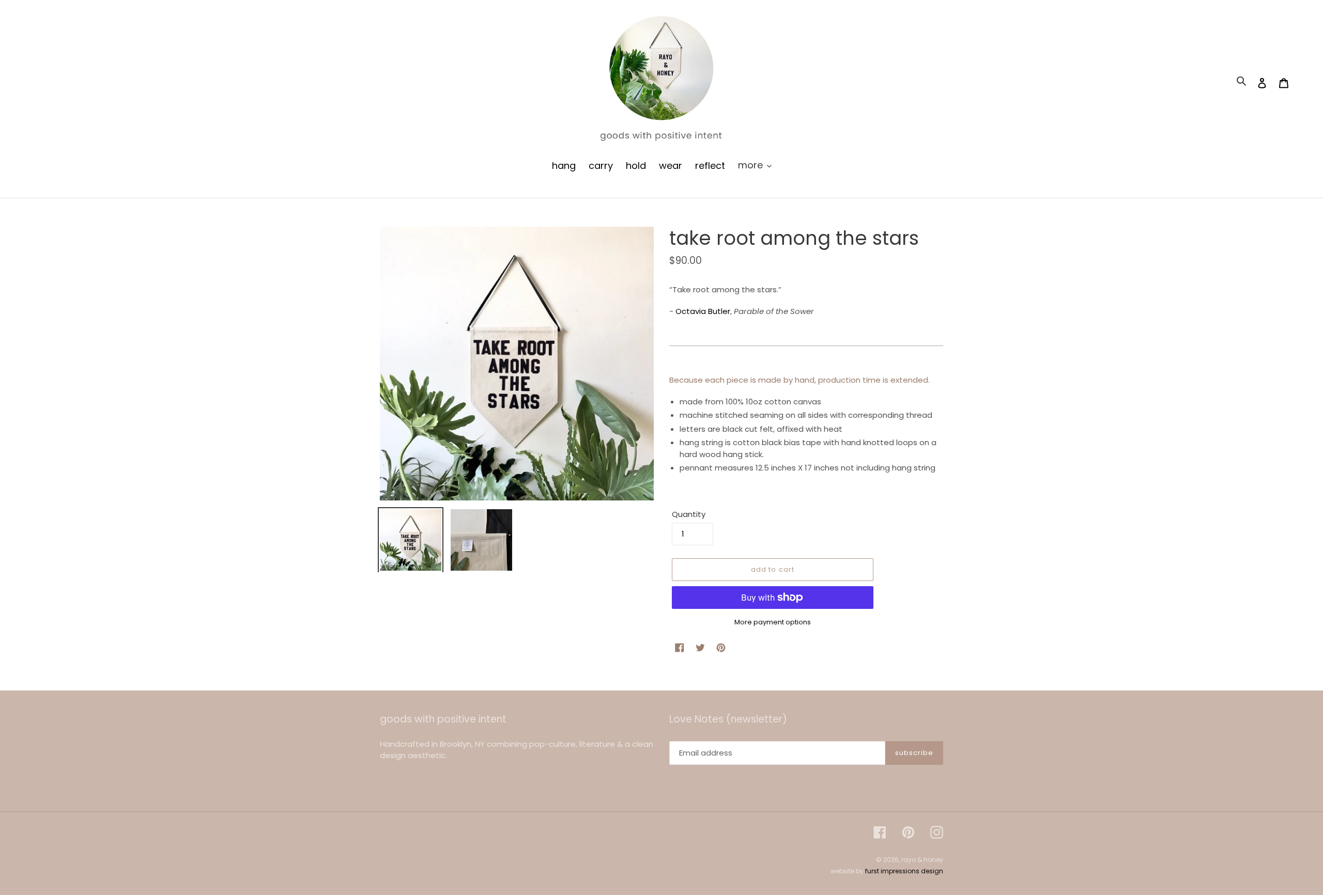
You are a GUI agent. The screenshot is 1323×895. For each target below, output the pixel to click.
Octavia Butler (702, 311)
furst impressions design (904, 871)
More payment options (772, 622)
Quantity (688, 514)
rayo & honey (922, 859)
